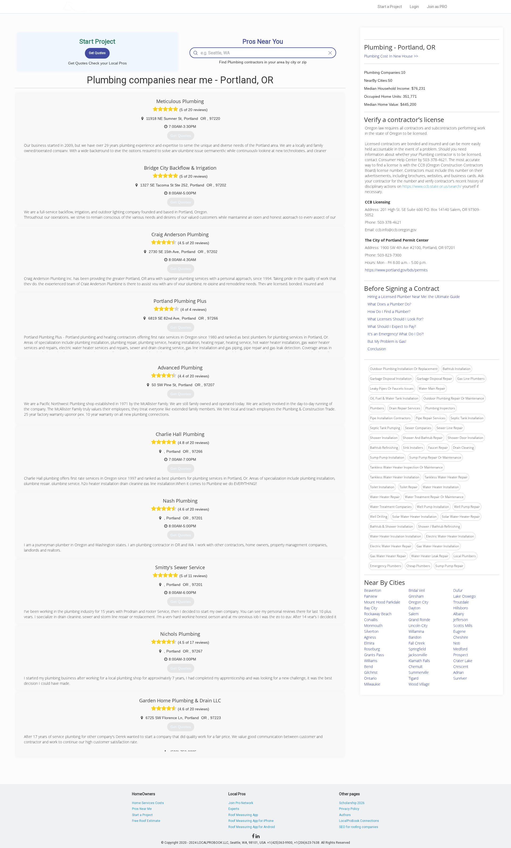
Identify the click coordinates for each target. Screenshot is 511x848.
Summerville (419, 672)
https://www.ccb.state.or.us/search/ (431, 186)
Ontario (370, 678)
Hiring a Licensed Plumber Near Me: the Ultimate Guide (414, 296)
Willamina (416, 631)
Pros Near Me (142, 809)
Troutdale (461, 602)
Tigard (413, 678)
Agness (370, 637)
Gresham (416, 596)
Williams (370, 660)
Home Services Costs (148, 803)
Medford (460, 648)
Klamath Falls (419, 660)
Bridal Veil (417, 590)
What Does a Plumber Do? (389, 304)
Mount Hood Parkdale (382, 602)
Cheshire (460, 637)
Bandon (415, 637)
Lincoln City (418, 625)
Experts (233, 809)
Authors (345, 815)
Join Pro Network (240, 803)
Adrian (458, 672)
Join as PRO (437, 7)
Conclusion (377, 348)
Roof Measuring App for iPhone (251, 821)
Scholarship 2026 (352, 803)
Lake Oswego (464, 596)
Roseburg (372, 648)
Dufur (458, 590)
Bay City (370, 607)
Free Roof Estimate (146, 821)
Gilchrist (371, 672)
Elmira (369, 643)
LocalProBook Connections (359, 821)
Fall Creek (417, 643)
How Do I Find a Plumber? (389, 311)
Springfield (417, 648)
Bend (368, 666)
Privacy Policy (349, 809)
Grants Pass (374, 654)
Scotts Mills (462, 625)
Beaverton (372, 590)
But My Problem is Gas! (387, 341)
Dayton (414, 607)
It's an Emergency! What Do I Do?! (396, 333)
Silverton (371, 631)
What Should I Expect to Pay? (392, 326)
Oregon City (418, 602)
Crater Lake (462, 660)
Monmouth (373, 625)
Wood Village (419, 684)
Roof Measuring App (243, 815)
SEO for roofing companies (358, 827)
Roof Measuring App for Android (251, 827)
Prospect (460, 654)
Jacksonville (418, 654)
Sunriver (460, 678)
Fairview (370, 596)
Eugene (459, 631)
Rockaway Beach (378, 613)
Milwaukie (372, 684)
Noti (456, 643)
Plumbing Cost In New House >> (391, 56)
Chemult (416, 666)
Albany (458, 613)
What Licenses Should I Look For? (395, 318)
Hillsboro (460, 607)
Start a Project (390, 7)
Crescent (460, 666)
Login (414, 7)
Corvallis (371, 619)
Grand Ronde (419, 619)
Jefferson (460, 619)
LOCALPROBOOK (93, 6)
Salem (414, 613)
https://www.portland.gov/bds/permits (396, 269)
